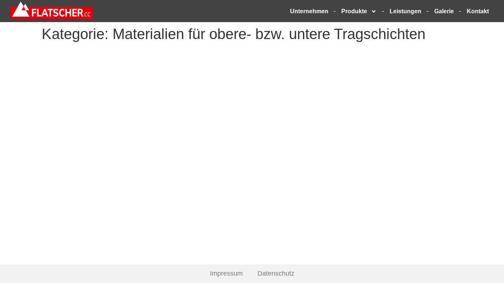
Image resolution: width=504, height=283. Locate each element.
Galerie (444, 11)
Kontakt (478, 11)
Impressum (226, 273)
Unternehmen (309, 11)
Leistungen (405, 11)
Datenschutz (276, 273)
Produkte (354, 11)
